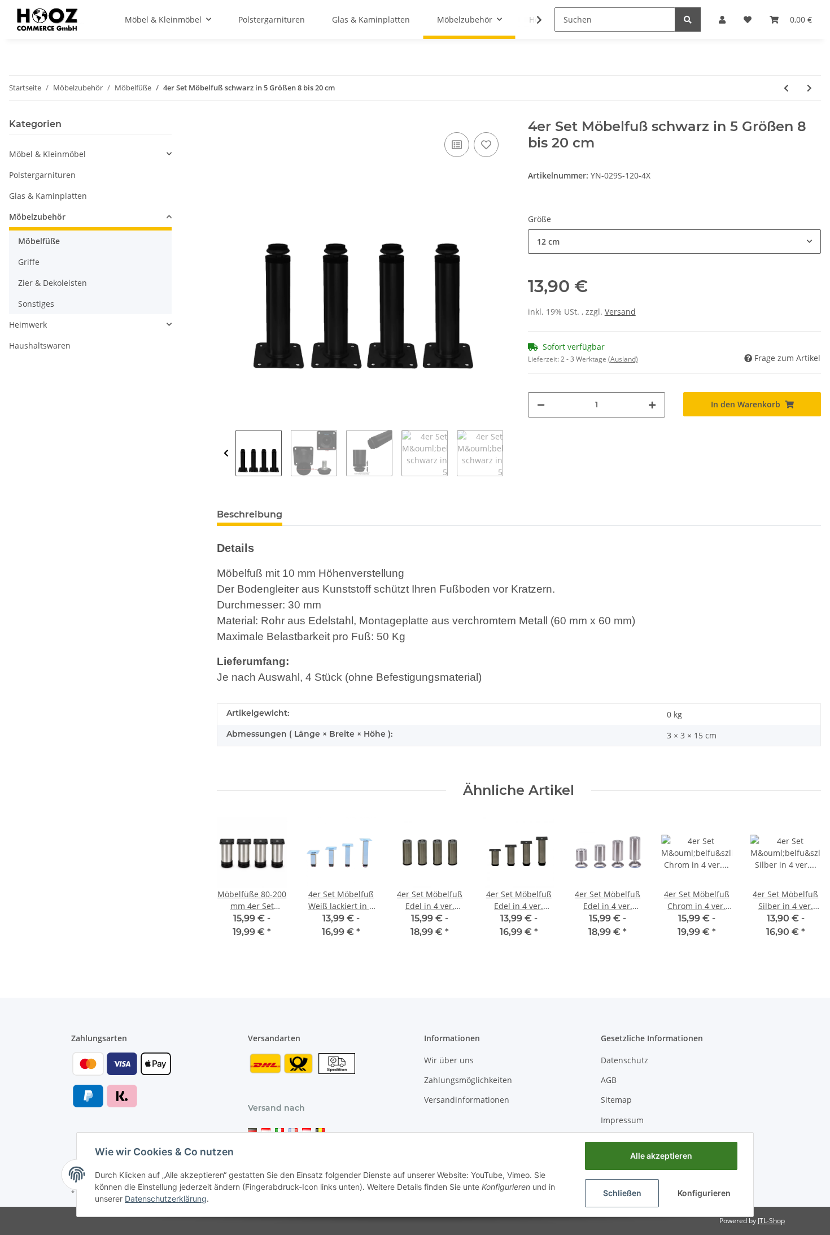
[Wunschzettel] (748, 19)
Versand (620, 311)
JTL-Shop (771, 1220)
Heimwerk (28, 324)
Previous (226, 453)
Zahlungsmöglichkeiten (468, 1080)
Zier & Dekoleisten (52, 282)
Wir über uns (449, 1060)
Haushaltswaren (40, 345)
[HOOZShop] (46, 19)
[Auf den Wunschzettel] (486, 144)
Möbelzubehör (37, 216)
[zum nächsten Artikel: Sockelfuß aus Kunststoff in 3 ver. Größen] (809, 88)
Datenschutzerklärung (166, 1198)
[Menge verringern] (540, 405)
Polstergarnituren (42, 174)
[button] (722, 19)
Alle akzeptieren (661, 1155)
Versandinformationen (466, 1099)
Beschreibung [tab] (249, 514)
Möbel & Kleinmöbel (47, 154)
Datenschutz (624, 1060)
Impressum (622, 1120)
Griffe (29, 261)
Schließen (622, 1193)
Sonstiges (36, 303)
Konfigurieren (704, 1193)
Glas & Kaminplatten (48, 195)
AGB (609, 1080)
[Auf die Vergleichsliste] (456, 144)
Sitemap (616, 1099)
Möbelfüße (39, 241)
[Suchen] (688, 19)
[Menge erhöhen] (652, 405)
